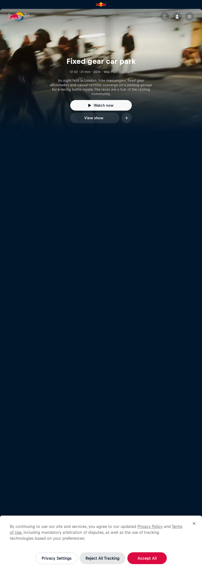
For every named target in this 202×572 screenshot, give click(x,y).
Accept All (147, 558)
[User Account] (177, 16)
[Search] (164, 16)
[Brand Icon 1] (101, 4)
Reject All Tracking (102, 558)
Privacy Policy (150, 526)
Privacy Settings (56, 558)
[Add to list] (126, 118)
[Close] (194, 523)
